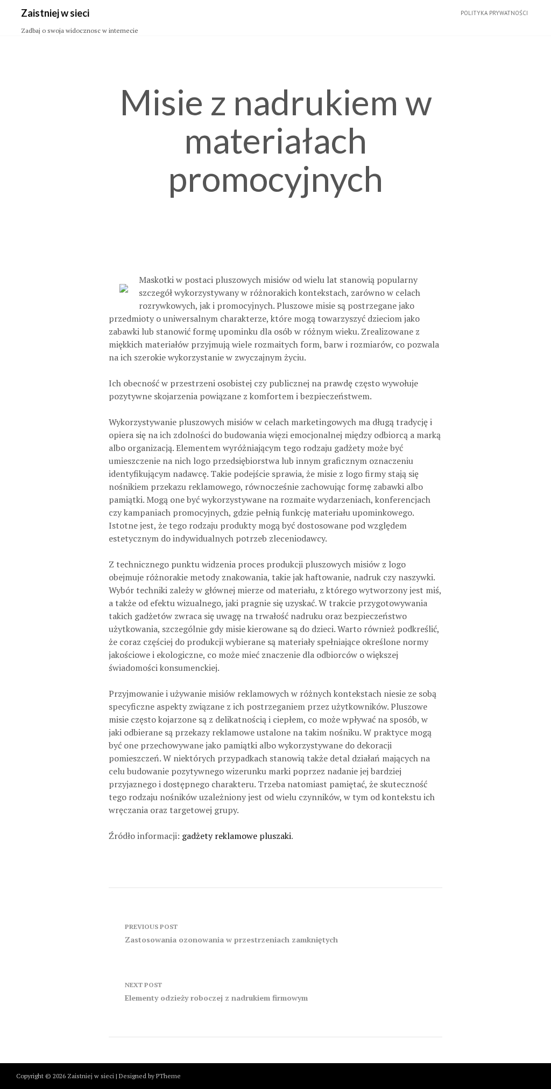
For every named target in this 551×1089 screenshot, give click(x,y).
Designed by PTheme (150, 1076)
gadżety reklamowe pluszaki (236, 836)
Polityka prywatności (494, 13)
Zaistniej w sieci (55, 13)
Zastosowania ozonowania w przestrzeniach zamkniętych (231, 933)
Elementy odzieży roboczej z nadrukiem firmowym (216, 992)
